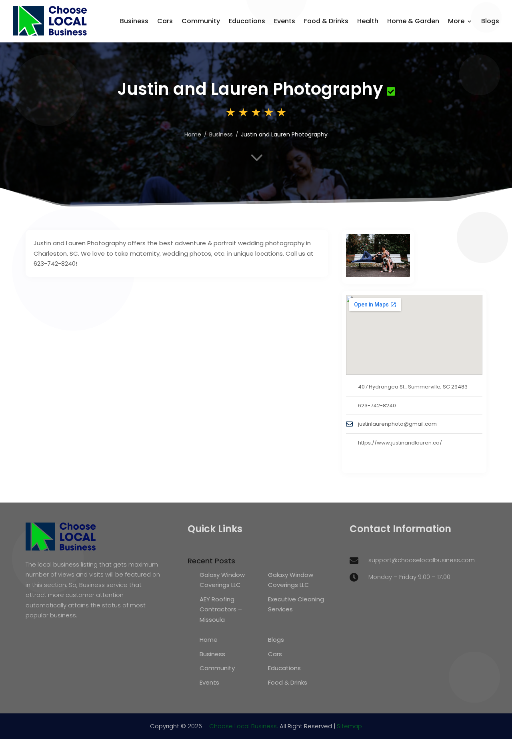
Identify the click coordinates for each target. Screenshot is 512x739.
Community (201, 21)
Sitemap (349, 726)
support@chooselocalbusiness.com (421, 560)
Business (134, 21)
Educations (247, 21)
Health (367, 21)
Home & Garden (413, 21)
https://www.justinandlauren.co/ (400, 443)
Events (284, 21)
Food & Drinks (326, 21)
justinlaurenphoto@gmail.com (397, 424)
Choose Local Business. (243, 726)
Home (192, 134)
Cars (165, 21)
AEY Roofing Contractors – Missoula (221, 609)
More (456, 21)
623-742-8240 (377, 405)
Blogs (490, 21)
